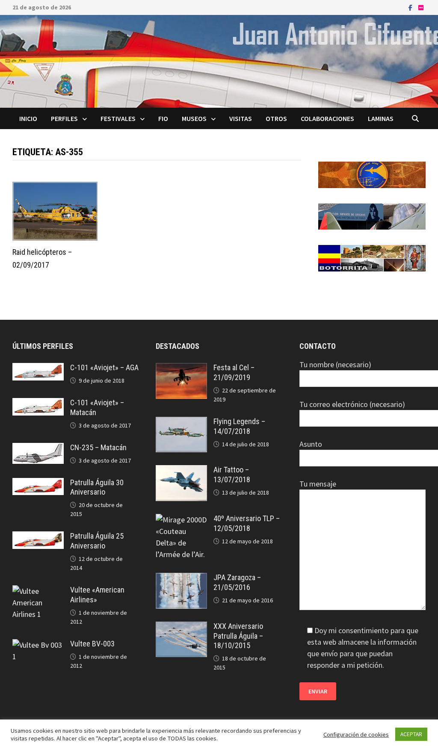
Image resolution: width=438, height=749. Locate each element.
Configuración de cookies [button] (356, 734)
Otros (276, 118)
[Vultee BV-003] (38, 645)
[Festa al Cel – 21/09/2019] (181, 369)
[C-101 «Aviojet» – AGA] (38, 369)
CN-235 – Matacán (98, 447)
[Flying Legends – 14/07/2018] (181, 423)
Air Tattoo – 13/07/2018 (231, 474)
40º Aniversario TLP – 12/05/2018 (246, 523)
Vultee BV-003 (92, 643)
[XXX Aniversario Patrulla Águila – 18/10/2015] (181, 627)
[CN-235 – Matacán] (38, 449)
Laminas (381, 118)
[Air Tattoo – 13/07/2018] (181, 471)
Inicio (28, 118)
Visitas (240, 118)
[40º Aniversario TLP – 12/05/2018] (181, 520)
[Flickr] (421, 7)
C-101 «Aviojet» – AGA (104, 367)
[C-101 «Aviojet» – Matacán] (38, 404)
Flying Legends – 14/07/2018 (239, 426)
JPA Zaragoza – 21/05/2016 (237, 582)
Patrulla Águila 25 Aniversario (97, 540)
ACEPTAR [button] (411, 734)
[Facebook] (411, 7)
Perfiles (64, 118)
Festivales (118, 118)
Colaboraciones (327, 118)
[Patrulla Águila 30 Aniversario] (38, 484)
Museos (194, 118)
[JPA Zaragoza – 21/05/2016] (181, 579)
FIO (163, 118)
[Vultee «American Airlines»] (38, 591)
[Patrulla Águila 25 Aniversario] (38, 537)
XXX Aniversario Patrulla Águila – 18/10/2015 (238, 636)
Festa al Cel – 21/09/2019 (234, 372)
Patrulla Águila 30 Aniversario (97, 487)
